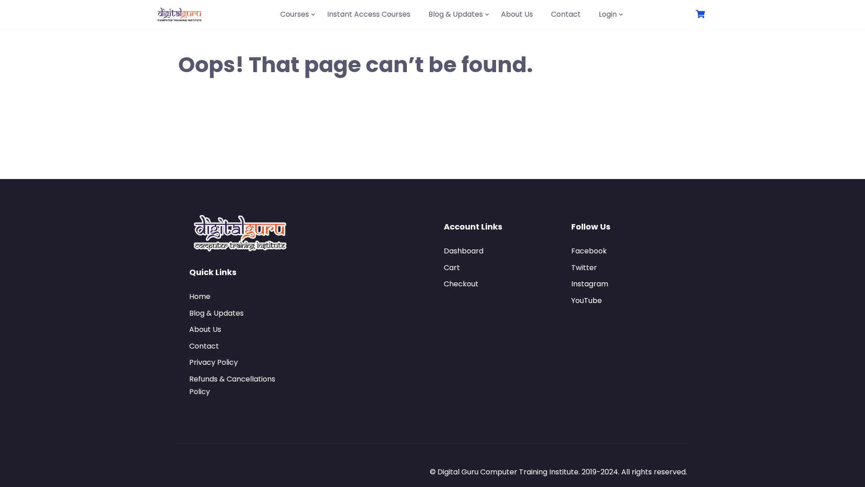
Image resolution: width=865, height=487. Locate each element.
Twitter (584, 267)
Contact (566, 14)
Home (199, 296)
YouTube (586, 300)
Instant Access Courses (368, 14)
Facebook (589, 251)
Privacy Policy (213, 362)
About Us (517, 14)
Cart (452, 267)
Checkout (461, 284)
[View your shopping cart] (701, 14)
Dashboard (463, 251)
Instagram (589, 284)
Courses (294, 14)
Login (608, 14)
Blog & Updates (455, 14)
